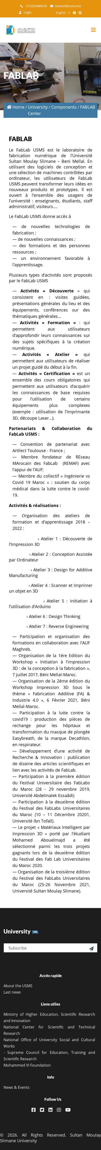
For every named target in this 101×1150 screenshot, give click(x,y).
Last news (12, 992)
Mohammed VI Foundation (27, 1065)
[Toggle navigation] (96, 30)
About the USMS (18, 985)
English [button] (60, 13)
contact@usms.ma (68, 6)
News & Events (17, 1087)
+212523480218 (36, 6)
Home (18, 107)
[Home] (17, 30)
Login (27, 12)
